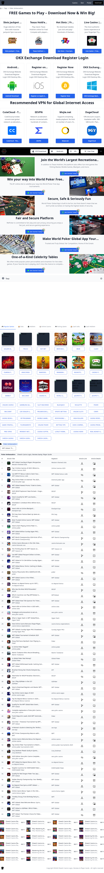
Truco (25, 349)
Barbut (8, 396)
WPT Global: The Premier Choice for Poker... (26, 814)
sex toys (14, 730)
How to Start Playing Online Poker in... (25, 526)
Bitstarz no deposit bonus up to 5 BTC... (25, 583)
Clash (96, 349)
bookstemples (79, 372)
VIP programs (25, 418)
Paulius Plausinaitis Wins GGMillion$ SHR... (26, 572)
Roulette (78, 405)
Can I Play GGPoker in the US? (22, 681)
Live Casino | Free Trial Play (91, 22)
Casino (74, 3)
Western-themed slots (19, 464)
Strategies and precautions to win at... (25, 612)
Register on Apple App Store (39, 67)
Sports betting (61, 412)
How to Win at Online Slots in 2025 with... (26, 606)
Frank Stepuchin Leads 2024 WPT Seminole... (27, 716)
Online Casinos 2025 (19, 470)
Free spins (8, 432)
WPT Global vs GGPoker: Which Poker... (25, 808)
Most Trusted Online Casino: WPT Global (25, 520)
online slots (16, 609)
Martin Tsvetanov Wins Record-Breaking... (26, 653)
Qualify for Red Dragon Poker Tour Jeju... (26, 774)
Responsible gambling (62, 418)
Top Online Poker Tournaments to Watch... (26, 745)
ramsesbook (44, 372)
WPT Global (16, 487)
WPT (13, 735)
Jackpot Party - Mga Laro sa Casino (79, 396)
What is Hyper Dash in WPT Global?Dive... (26, 618)
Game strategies (8, 425)
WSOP (14, 493)
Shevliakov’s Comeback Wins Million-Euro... (26, 503)
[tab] (8, 326)
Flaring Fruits (9, 372)
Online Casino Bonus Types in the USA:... (26, 791)
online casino (16, 741)
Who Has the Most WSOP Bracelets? (24, 589)
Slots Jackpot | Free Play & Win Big (12, 22)
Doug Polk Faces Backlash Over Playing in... (26, 641)
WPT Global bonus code (20, 476)
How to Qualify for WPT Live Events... (24, 497)
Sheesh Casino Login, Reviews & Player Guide (74, 868)
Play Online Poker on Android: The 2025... (26, 480)
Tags (5, 8)
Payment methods (26, 432)
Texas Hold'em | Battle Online (39, 22)
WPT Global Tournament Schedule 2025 (25, 635)
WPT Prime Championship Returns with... (26, 733)
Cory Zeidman (16, 753)
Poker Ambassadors (16, 8)
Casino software (43, 432)
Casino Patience (97, 372)
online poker (16, 528)
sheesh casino (8, 438)
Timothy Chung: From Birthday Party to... (26, 797)
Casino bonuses (8, 418)
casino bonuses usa (18, 545)
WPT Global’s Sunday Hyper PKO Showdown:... (27, 629)
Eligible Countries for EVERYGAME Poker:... (26, 768)
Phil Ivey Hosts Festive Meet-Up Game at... (26, 514)
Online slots (78, 412)
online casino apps (18, 695)
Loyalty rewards (61, 432)
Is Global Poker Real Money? (21, 658)
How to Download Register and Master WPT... (27, 687)
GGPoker (15, 683)
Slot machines (43, 405)
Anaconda (26, 372)
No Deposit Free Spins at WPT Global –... (25, 785)
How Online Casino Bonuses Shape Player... (26, 624)
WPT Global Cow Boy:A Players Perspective (26, 462)
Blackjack (61, 405)
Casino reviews (96, 418)
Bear (78, 349)
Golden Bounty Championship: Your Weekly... (27, 779)
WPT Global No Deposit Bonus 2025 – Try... (26, 762)
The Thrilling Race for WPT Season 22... (25, 549)
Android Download (12, 67)
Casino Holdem (44, 396)
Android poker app (18, 482)
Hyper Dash (16, 620)
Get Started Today (69, 173)
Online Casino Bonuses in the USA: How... (26, 543)
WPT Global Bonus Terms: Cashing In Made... (27, 566)
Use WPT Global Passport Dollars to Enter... (26, 555)
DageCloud (92, 112)
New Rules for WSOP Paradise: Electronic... (26, 676)
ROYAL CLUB (61, 396)
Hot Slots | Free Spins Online (65, 22)
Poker (89, 3)
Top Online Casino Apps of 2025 (23, 693)
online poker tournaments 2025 (22, 747)
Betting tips (61, 425)
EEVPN (39, 112)
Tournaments (25, 425)
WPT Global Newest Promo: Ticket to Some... (27, 485)
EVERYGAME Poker (18, 770)
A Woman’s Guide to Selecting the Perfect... (27, 727)
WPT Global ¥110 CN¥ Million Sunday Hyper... (27, 560)
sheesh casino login (27, 438)
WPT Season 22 (17, 551)
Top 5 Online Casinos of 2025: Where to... (26, 468)
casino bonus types (18, 793)
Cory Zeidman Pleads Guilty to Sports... (25, 751)
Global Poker (16, 660)
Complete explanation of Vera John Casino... (27, 710)
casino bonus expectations (21, 626)
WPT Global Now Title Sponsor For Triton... (26, 601)
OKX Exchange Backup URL (92, 67)
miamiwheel (61, 372)
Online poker (43, 425)
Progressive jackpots (44, 412)
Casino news (78, 432)
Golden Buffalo (9, 349)
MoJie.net (65, 112)
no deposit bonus (18, 585)
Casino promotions (97, 425)
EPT (13, 672)
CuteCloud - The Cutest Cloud (12, 112)
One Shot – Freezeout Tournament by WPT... (27, 722)
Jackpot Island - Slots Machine (97, 396)
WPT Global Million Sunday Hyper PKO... (25, 531)
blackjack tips (16, 511)
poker (14, 574)
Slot (82, 3)
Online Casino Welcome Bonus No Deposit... (27, 739)
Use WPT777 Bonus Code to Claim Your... (25, 474)
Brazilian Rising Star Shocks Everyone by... (26, 670)
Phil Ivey (15, 516)
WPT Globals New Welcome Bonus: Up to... (26, 802)
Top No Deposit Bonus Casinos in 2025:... (26, 699)
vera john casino (17, 614)
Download (98, 3)
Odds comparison (79, 425)
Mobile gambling (44, 418)
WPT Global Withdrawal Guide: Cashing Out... (27, 664)
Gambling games (26, 405)
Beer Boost (61, 349)
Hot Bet (43, 349)
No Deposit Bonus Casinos (21, 701)
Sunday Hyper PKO (18, 632)
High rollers (78, 418)
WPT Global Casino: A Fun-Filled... (23, 578)
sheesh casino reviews (44, 438)
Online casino (8, 405)
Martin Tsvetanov (18, 655)
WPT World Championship (21, 539)
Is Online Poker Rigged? (20, 647)
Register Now (65, 67)
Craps (96, 412)
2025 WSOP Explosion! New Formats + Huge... (27, 491)
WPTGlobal (15, 597)
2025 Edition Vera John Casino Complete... (26, 756)
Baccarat (25, 396)
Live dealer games (26, 412)
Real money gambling (97, 432)
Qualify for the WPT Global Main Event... (25, 704)
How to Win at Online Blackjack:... (23, 508)
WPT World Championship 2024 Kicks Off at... (27, 537)
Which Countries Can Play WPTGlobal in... (26, 595)
